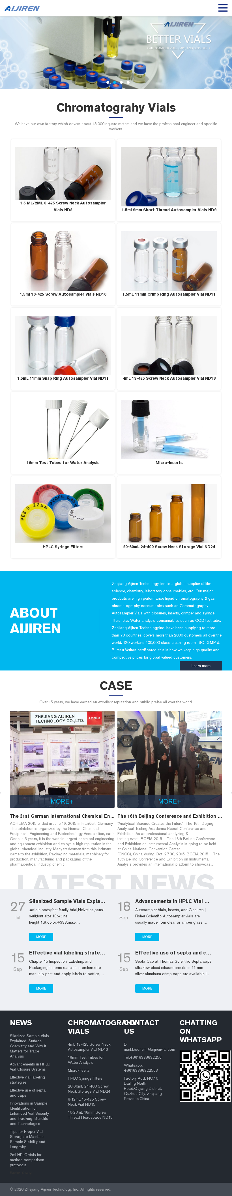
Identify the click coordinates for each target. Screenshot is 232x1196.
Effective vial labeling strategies (27, 1080)
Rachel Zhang (21, 1172)
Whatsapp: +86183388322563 (141, 1068)
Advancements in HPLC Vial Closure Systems (30, 1067)
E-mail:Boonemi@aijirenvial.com (147, 1047)
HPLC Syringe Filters (85, 1078)
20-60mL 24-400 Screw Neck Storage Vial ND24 (89, 1089)
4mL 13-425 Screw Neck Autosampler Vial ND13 (89, 1047)
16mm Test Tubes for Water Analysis (86, 1060)
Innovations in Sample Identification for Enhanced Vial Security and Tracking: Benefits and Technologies (29, 1113)
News (21, 1022)
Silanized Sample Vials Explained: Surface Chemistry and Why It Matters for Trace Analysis (29, 1046)
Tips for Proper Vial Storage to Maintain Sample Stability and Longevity (27, 1139)
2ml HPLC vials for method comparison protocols (27, 1159)
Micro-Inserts (79, 1070)
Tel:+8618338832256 (143, 1057)
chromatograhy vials (91, 1026)
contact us (141, 1026)
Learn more (201, 665)
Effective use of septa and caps (28, 1093)
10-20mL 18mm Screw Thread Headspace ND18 (90, 1115)
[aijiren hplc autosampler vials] (24, 8)
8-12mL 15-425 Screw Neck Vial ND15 (87, 1102)
